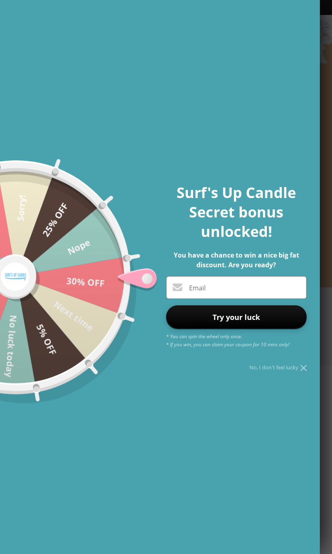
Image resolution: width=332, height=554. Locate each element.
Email (197, 288)
